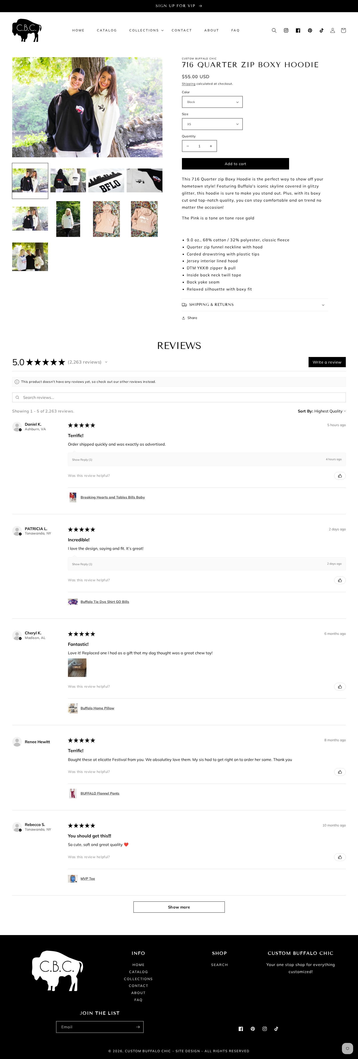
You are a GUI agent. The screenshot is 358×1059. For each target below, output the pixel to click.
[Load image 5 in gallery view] (30, 219)
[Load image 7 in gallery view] (106, 219)
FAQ (138, 1000)
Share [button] (193, 318)
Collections (138, 979)
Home (138, 965)
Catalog (138, 972)
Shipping (189, 83)
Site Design (188, 1051)
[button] (144, 30)
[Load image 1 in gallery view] (30, 181)
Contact (138, 986)
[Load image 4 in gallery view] (144, 181)
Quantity (189, 136)
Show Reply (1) (82, 459)
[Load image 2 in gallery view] (68, 181)
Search (219, 965)
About (138, 993)
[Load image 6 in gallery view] (68, 219)
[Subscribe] (137, 1027)
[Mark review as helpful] (340, 476)
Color (186, 92)
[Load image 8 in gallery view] (144, 219)
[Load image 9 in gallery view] (30, 257)
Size (185, 114)
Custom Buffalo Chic (148, 1051)
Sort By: (305, 411)
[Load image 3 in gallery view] (106, 181)
